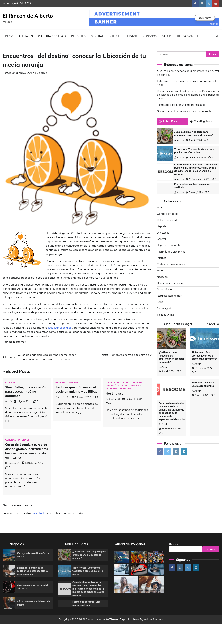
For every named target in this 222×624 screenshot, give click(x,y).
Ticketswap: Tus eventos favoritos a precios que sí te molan (204, 355)
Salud (166, 36)
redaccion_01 (63, 397)
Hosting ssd (115, 393)
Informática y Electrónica (122, 385)
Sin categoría (164, 308)
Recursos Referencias (169, 295)
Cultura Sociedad (52, 36)
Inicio (9, 36)
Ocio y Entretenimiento (170, 283)
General (97, 36)
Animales (26, 36)
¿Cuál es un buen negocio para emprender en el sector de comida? (89, 554)
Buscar (173, 544)
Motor (132, 36)
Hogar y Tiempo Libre (169, 245)
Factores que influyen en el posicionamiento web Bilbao (76, 389)
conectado (38, 513)
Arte (159, 207)
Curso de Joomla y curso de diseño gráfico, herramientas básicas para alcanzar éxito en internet (26, 451)
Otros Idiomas (165, 289)
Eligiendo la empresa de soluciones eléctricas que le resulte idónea (32, 571)
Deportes (78, 36)
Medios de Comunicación (171, 264)
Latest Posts (170, 121)
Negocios (149, 36)
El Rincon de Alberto (28, 15)
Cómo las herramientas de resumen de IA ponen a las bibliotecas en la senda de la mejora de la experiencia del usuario (188, 95)
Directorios (163, 232)
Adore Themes (153, 619)
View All (210, 323)
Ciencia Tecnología (118, 382)
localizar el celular (59, 327)
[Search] (216, 36)
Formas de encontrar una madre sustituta (181, 104)
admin (43, 72)
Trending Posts (203, 121)
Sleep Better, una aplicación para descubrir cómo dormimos (25, 391)
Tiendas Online (188, 36)
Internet (115, 36)
